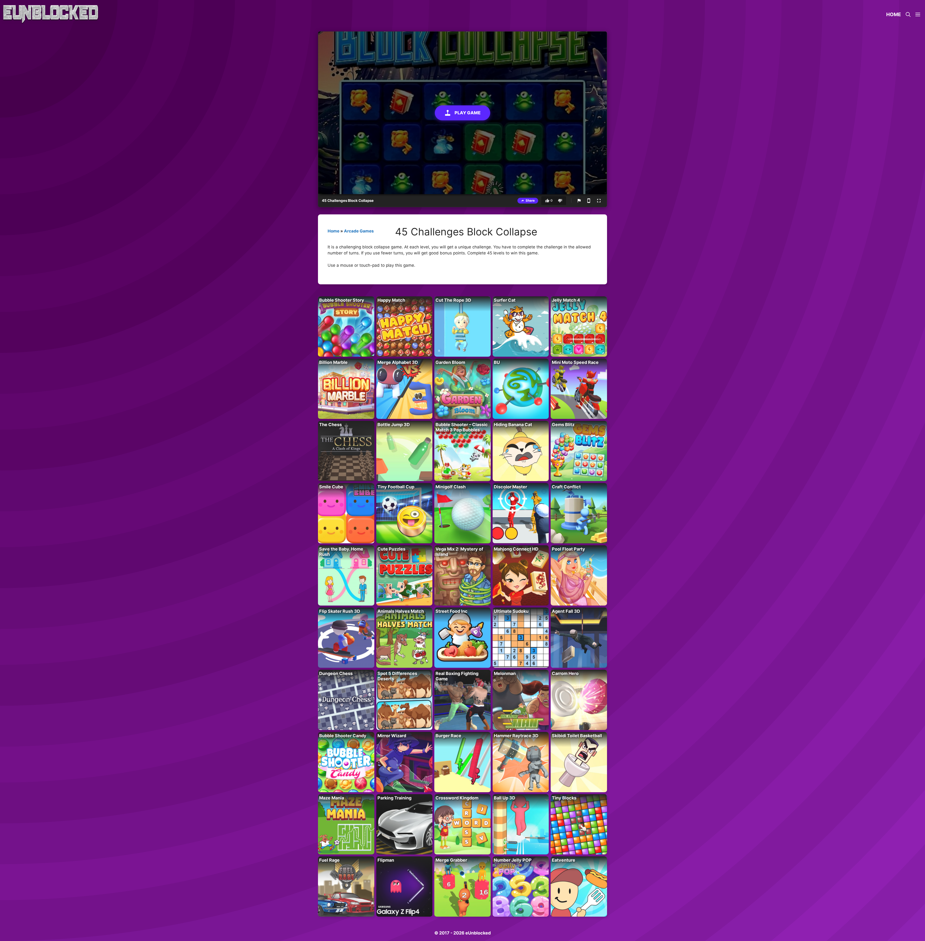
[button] (918, 14)
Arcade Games (359, 231)
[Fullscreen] (599, 200)
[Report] (579, 201)
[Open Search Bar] (908, 14)
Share (530, 200)
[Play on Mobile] (589, 201)
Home (893, 14)
